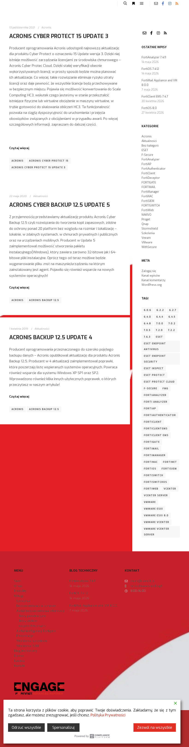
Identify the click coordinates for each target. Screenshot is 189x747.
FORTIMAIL (149, 187)
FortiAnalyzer (150, 159)
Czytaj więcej (19, 148)
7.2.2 (171, 330)
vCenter (170, 488)
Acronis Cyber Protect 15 (48, 160)
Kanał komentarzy (153, 280)
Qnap (145, 224)
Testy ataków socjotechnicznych (32, 623)
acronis (18, 160)
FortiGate (152, 441)
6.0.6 (147, 310)
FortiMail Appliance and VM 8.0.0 (93, 606)
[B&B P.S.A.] (17, 3)
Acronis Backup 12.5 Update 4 (50, 337)
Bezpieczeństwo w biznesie (36, 606)
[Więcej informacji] (133, 3)
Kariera (19, 661)
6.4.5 (171, 316)
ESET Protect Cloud (159, 381)
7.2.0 (159, 330)
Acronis (46, 27)
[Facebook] (163, 3)
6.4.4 (159, 316)
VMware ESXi (153, 508)
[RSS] (177, 3)
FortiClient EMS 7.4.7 (155, 96)
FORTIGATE (149, 182)
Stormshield (150, 228)
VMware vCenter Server (156, 531)
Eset (159, 336)
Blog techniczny (25, 651)
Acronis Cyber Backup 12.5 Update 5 (59, 205)
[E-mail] (156, 3)
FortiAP (146, 164)
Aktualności (40, 196)
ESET (145, 150)
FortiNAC (147, 196)
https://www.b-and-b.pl (146, 586)
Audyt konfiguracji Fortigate (36, 631)
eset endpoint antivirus (155, 346)
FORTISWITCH (151, 205)
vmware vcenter (156, 522)
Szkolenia (148, 233)
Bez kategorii (150, 146)
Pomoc (19, 656)
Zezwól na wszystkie (154, 727)
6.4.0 (147, 316)
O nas (18, 586)
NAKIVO (146, 215)
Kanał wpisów (151, 276)
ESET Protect (154, 375)
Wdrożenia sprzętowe (31, 641)
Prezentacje (24, 636)
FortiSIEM (148, 201)
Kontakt (19, 666)
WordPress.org (152, 285)
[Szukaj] (125, 3)
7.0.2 (171, 323)
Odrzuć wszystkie (26, 727)
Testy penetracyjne (32, 616)
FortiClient (148, 173)
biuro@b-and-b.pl (142, 581)
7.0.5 (147, 330)
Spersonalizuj (63, 727)
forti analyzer (155, 401)
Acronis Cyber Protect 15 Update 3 (58, 36)
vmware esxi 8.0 (156, 515)
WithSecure (149, 247)
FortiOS (150, 468)
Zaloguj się (149, 271)
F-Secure (147, 155)
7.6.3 (147, 336)
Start (17, 581)
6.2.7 (172, 310)
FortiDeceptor (151, 178)
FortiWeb (148, 210)
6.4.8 (147, 323)
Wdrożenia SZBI (27, 646)
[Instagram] (170, 3)
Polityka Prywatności (108, 715)
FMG (165, 388)
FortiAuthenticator (153, 169)
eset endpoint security (155, 358)
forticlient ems (156, 435)
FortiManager (150, 192)
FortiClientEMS (156, 428)
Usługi (18, 596)
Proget (146, 219)
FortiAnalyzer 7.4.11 (154, 57)
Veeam (146, 238)
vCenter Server (156, 495)
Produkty (20, 591)
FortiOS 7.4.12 (150, 69)
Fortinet (170, 462)
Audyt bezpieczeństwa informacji (40, 611)
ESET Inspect (154, 368)
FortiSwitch (153, 475)
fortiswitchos (155, 482)
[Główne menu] (142, 3)
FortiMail (151, 448)
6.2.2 (160, 310)
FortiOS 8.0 (149, 108)
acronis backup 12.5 (44, 300)
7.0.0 (159, 323)
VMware (147, 242)
